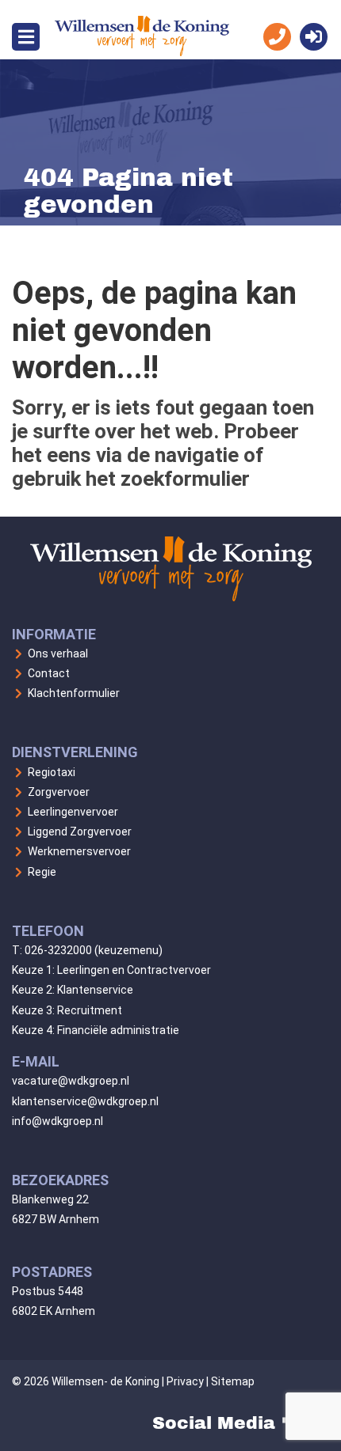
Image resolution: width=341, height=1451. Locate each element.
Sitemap (233, 1381)
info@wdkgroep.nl (57, 1121)
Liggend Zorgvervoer (80, 831)
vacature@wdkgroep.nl (70, 1080)
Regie (42, 872)
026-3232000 (58, 950)
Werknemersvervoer (79, 851)
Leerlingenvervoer (73, 811)
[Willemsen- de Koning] (142, 51)
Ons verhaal (58, 653)
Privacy (185, 1381)
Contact (49, 673)
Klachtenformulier (74, 693)
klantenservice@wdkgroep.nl (85, 1101)
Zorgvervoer (59, 792)
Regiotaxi (51, 772)
